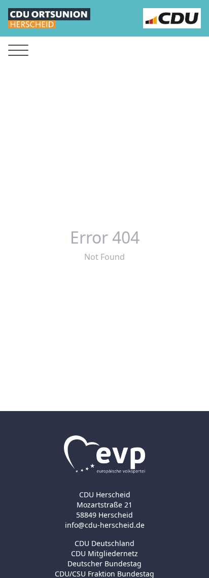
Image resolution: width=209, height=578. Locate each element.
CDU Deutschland (104, 543)
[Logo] (49, 18)
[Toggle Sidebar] (18, 50)
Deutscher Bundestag (104, 563)
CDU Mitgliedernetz (104, 553)
